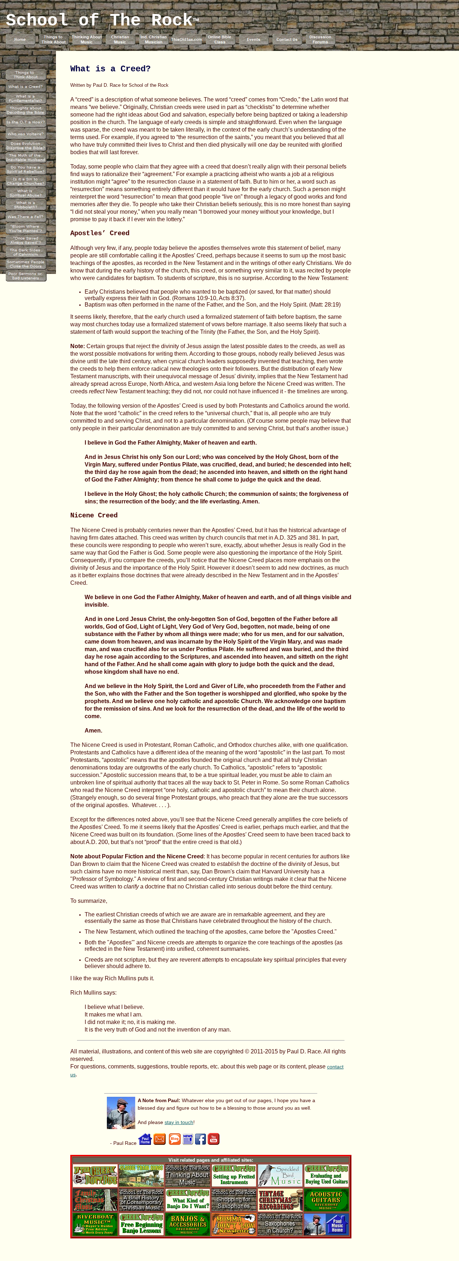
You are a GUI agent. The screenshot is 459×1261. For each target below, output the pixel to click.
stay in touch (179, 1122)
